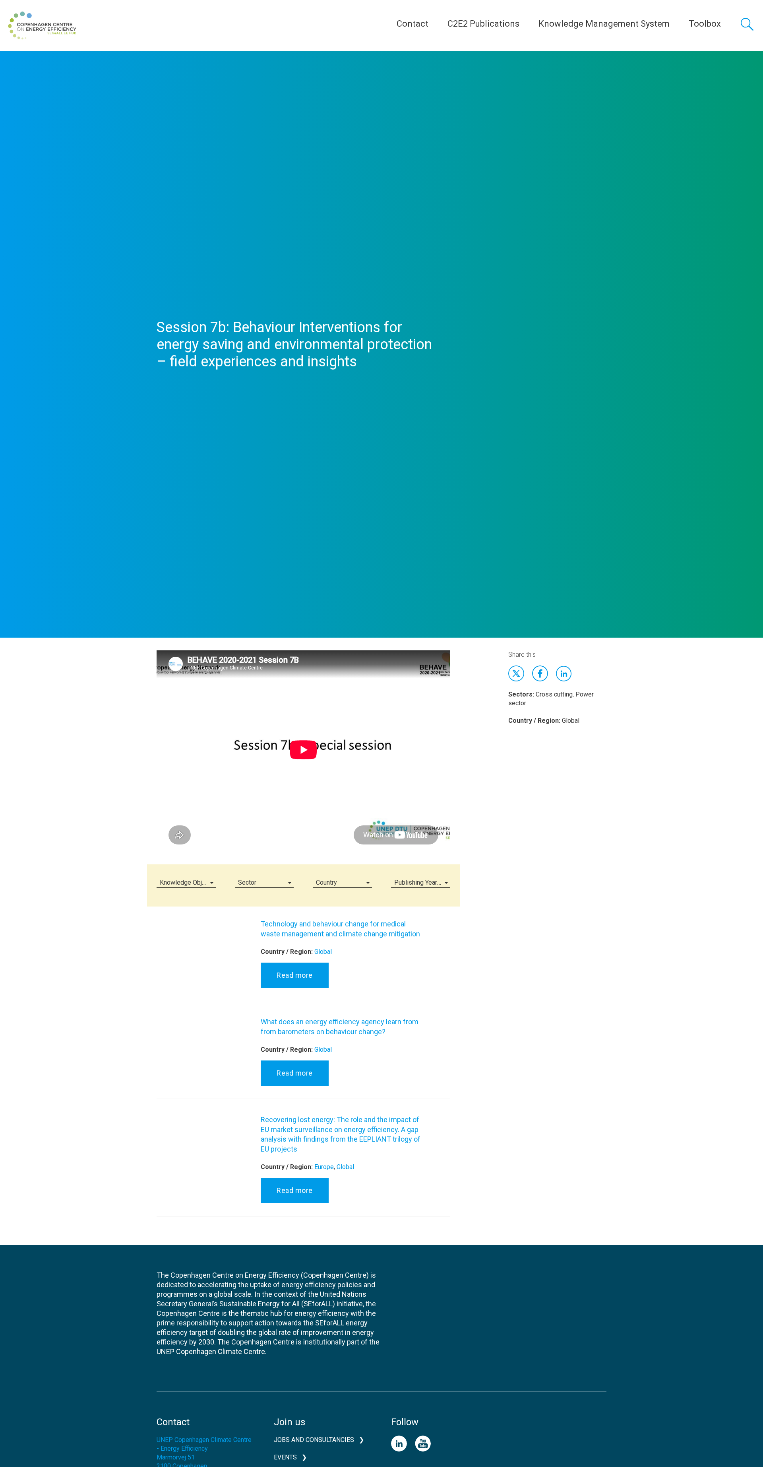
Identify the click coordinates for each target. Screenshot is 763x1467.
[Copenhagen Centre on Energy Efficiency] (42, 25)
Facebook (540, 673)
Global (323, 951)
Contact (412, 24)
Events (285, 1457)
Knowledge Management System (604, 24)
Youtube (423, 1443)
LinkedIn (399, 1443)
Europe (324, 1167)
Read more (295, 975)
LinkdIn (564, 673)
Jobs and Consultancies (314, 1440)
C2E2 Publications (483, 24)
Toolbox (705, 24)
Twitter (516, 673)
